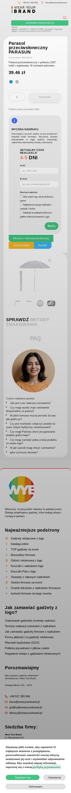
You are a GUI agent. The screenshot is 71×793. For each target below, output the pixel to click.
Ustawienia (54, 777)
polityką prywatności (46, 767)
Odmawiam (35, 786)
